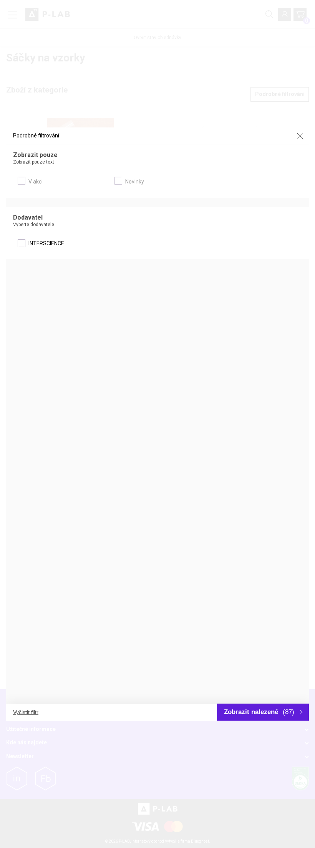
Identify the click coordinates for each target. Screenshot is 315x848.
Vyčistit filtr (25, 712)
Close (300, 136)
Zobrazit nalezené (259, 712)
